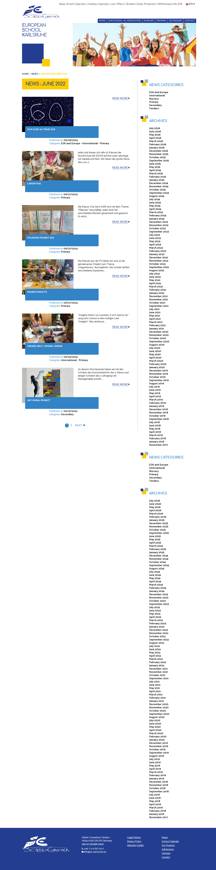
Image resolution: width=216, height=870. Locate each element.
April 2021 (155, 319)
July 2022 (154, 274)
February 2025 (157, 177)
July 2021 (154, 309)
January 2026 (157, 148)
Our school (115, 21)
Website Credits (135, 845)
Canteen (166, 853)
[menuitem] (62, 4)
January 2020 (157, 367)
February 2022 (157, 290)
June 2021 (154, 312)
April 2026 (155, 138)
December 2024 (158, 183)
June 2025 (155, 164)
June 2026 (155, 131)
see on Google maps (93, 844)
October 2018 (157, 416)
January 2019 (156, 406)
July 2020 (154, 348)
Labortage (34, 184)
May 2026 (155, 135)
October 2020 (157, 338)
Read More (120, 98)
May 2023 (154, 241)
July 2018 (154, 422)
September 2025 (159, 160)
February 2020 (157, 364)
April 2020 (155, 358)
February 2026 (157, 144)
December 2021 (158, 296)
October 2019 (157, 377)
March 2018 (156, 435)
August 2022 (156, 270)
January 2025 (156, 180)
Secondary (175, 21)
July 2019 (154, 387)
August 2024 (156, 196)
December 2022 (158, 257)
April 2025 (155, 170)
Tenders (130, 4)
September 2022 (159, 267)
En (191, 4)
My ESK (177, 4)
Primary (161, 21)
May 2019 (154, 393)
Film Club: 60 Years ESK (41, 129)
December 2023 (158, 222)
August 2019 (156, 383)
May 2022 (154, 280)
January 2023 (156, 254)
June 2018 (155, 425)
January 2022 (156, 293)
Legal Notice (134, 837)
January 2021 (156, 328)
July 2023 (154, 235)
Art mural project (38, 400)
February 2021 (157, 325)
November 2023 (158, 225)
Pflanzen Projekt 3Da (40, 238)
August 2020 (157, 345)
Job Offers (117, 4)
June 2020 (155, 351)
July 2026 (154, 128)
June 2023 (155, 238)
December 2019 (158, 370)
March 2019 (156, 400)
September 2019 (159, 380)
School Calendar (170, 841)
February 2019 (157, 403)
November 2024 (158, 186)
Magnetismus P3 (37, 292)
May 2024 (154, 206)
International (90, 143)
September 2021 (159, 306)
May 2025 (154, 167)
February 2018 (157, 438)
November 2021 (158, 299)
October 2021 (157, 303)
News (62, 4)
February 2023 (157, 251)
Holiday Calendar (98, 4)
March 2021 (156, 322)
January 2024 (156, 219)
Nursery (149, 21)
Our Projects (168, 845)
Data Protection (146, 4)
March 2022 (156, 286)
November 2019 (158, 374)
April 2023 (155, 244)
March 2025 (156, 173)
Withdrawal (165, 4)
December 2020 (158, 332)
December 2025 (158, 151)
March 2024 (156, 212)
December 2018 (158, 409)
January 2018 (156, 442)
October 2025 (157, 157)
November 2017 (158, 445)
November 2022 (158, 261)
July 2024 (154, 199)
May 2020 (155, 354)
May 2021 (154, 316)
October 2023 (157, 228)
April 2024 (155, 209)
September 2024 (159, 193)
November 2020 (159, 335)
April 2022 (155, 283)
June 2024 (155, 202)
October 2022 (157, 264)
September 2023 (159, 232)
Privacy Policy (134, 841)
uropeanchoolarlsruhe (34, 30)
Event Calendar (76, 4)
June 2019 (155, 390)
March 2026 (156, 141)
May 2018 (154, 429)
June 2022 (155, 277)
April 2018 (155, 432)
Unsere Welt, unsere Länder (44, 346)
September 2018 (159, 419)
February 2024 (157, 215)
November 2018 (158, 412)
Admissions (134, 21)
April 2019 (155, 396)
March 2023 (156, 248)
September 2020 (159, 341)
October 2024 (157, 190)
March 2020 (156, 361)
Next (78, 425)
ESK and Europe (70, 143)
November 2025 (158, 154)
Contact (190, 21)
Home (102, 21)
